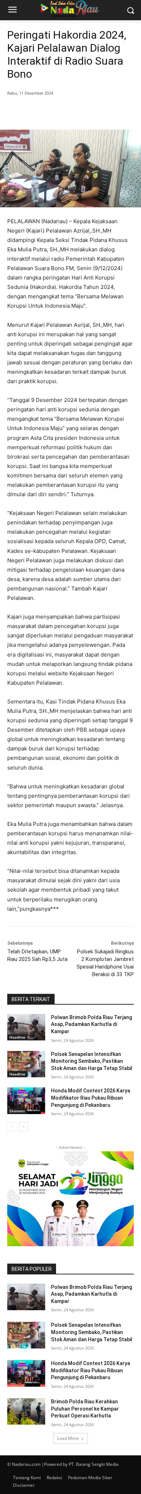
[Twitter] (54, 111)
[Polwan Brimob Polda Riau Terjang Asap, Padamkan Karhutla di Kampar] (26, 1027)
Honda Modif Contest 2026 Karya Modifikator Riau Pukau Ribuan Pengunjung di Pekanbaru (90, 1098)
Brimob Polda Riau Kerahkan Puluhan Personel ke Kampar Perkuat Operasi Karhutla (85, 1409)
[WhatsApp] (87, 111)
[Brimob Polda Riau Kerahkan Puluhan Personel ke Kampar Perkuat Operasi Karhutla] (26, 1411)
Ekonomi (17, 1110)
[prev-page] (11, 1126)
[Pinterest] (70, 111)
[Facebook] (37, 111)
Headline (17, 1037)
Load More (68, 1438)
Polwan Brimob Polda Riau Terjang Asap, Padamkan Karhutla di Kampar (91, 1024)
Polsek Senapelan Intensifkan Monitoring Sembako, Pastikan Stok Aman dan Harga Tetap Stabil (91, 1061)
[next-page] (23, 1126)
